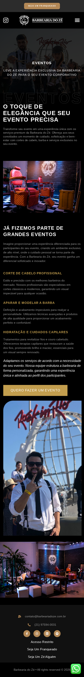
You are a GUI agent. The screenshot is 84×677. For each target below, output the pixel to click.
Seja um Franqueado (42, 649)
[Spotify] (57, 633)
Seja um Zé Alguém (42, 656)
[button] (77, 20)
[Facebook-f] (26, 633)
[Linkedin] (47, 633)
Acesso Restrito (42, 642)
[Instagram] (6, 20)
